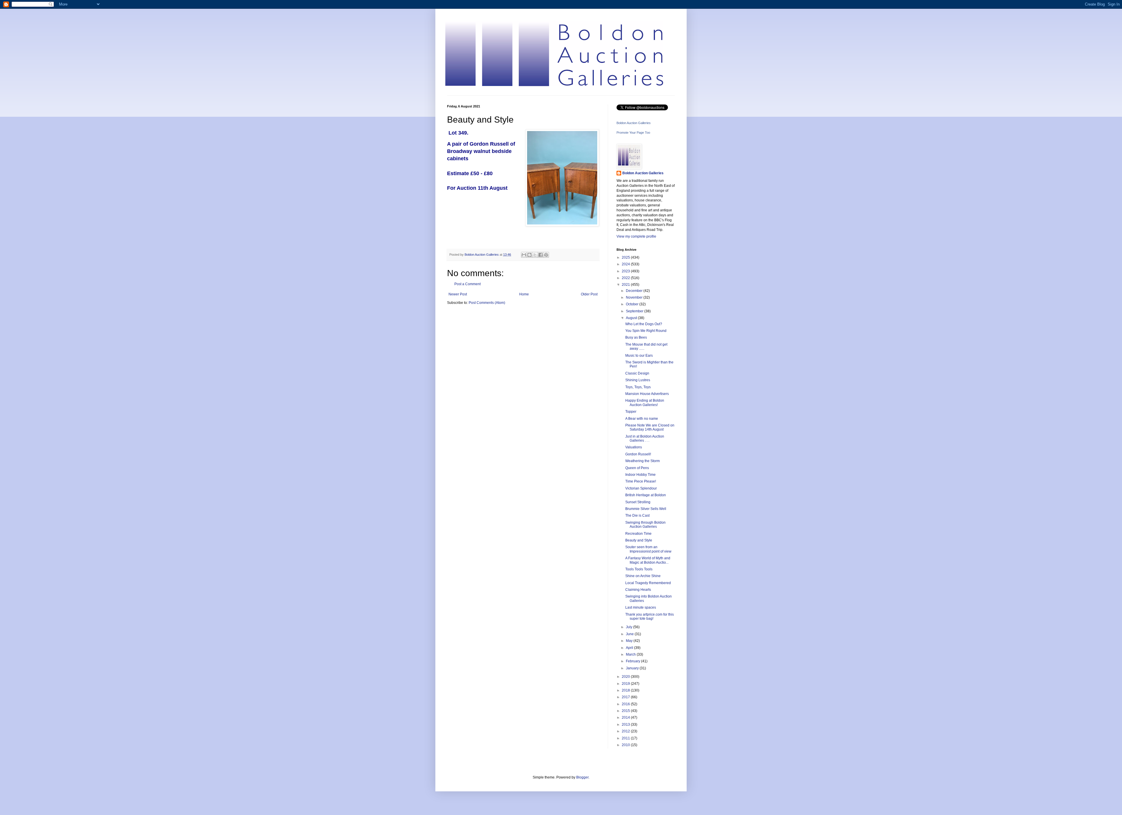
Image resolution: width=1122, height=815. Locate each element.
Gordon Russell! (638, 454)
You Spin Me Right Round (645, 331)
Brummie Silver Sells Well (645, 509)
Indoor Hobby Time (640, 475)
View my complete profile (636, 236)
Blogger (582, 777)
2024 (626, 264)
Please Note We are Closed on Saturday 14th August (649, 427)
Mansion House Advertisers (647, 394)
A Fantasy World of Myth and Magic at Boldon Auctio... (647, 560)
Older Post (589, 294)
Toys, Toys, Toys (638, 387)
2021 (626, 285)
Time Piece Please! (640, 481)
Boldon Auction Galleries (634, 123)
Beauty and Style (638, 540)
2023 (626, 271)
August (632, 318)
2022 (626, 278)
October (632, 304)
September (635, 311)
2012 (626, 731)
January (633, 668)
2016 (626, 704)
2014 (626, 717)
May (629, 641)
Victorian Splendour (641, 488)
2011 (626, 738)
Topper (630, 412)
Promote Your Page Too (633, 132)
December (634, 291)
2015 (626, 711)
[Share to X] (535, 255)
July (629, 627)
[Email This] (524, 255)
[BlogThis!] (529, 255)
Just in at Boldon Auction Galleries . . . (644, 438)
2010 (626, 745)
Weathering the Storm (642, 461)
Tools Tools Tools (638, 569)
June (630, 634)
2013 (626, 724)
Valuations (633, 447)
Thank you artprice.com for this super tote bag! (649, 616)
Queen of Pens (637, 468)
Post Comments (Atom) (487, 303)
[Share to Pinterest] (546, 255)
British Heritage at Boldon (645, 495)
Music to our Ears (639, 355)
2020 (626, 677)
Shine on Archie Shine (643, 576)
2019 (626, 684)
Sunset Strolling (637, 502)
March (631, 654)
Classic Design (637, 373)
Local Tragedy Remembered (648, 583)
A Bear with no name (641, 419)
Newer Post (458, 294)
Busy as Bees (636, 337)
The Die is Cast (637, 515)
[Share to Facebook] (540, 255)
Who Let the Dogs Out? (643, 324)
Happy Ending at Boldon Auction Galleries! (644, 402)
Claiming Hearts (638, 590)
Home (524, 294)
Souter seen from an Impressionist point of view (648, 549)
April (630, 648)
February (633, 661)
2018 (626, 690)
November (634, 297)
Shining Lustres (637, 380)
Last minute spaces (640, 607)
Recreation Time (638, 534)
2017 (626, 697)
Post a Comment (467, 284)
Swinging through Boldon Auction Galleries (645, 524)
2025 (626, 257)
